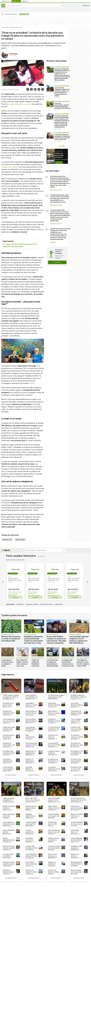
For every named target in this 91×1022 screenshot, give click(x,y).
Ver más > (62, 146)
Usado (9, 576)
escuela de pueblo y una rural (19, 104)
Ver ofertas (41, 556)
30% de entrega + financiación (13, 594)
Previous (3, 582)
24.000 (54, 589)
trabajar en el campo (9, 167)
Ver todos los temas (10, 775)
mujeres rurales (20, 539)
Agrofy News (4, 27)
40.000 (74, 589)
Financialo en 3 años (34, 595)
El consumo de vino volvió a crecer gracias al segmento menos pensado (20, 245)
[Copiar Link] (42, 89)
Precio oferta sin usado (15, 592)
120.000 (35, 589)
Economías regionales (16, 27)
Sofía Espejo (13, 54)
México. (32, 383)
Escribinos (59, 162)
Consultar (15, 597)
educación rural (7, 539)
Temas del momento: (10, 14)
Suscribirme (57, 262)
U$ (9, 589)
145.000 (15, 589)
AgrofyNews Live (24, 14)
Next (88, 582)
